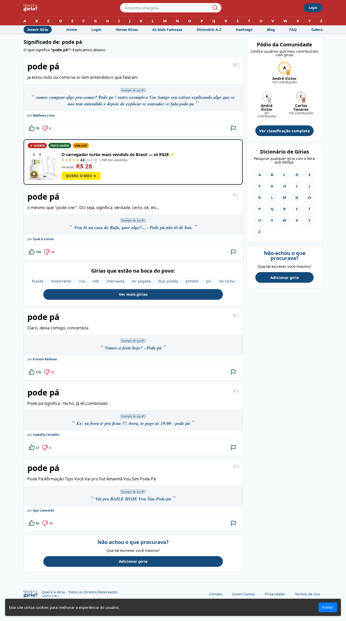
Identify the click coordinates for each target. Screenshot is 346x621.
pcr (209, 281)
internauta (115, 281)
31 (52, 372)
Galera (316, 29)
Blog (271, 29)
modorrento (61, 281)
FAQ (293, 29)
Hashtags (244, 29)
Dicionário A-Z (209, 29)
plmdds (192, 281)
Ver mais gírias (133, 294)
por (40, 115)
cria (82, 281)
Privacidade (275, 594)
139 (38, 252)
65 (37, 523)
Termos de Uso (307, 594)
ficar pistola (168, 281)
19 (52, 252)
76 (37, 128)
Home (71, 29)
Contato (215, 594)
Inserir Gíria (37, 29)
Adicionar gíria (133, 561)
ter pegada (141, 281)
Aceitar (327, 607)
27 (37, 448)
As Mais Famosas (167, 29)
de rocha (226, 281)
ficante (37, 281)
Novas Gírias (127, 29)
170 (38, 372)
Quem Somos (243, 594)
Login (313, 8)
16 (51, 523)
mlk (96, 281)
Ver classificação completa (284, 130)
